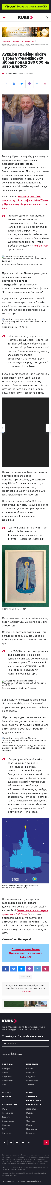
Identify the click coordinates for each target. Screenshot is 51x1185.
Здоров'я (31, 1096)
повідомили (41, 246)
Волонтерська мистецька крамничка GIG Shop (25, 912)
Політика (7, 1064)
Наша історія (33, 1100)
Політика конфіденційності (29, 1181)
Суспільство (11, 73)
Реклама (6, 1096)
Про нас (6, 1092)
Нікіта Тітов (25, 977)
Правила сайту (9, 1181)
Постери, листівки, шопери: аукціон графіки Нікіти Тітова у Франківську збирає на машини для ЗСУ (25, 202)
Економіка (32, 1064)
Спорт (29, 1092)
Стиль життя (33, 1104)
